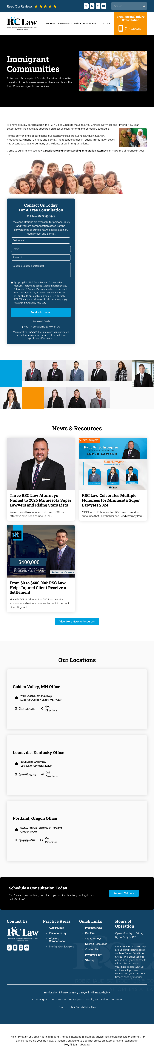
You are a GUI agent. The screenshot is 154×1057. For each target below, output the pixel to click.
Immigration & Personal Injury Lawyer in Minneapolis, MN (77, 992)
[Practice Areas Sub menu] (71, 23)
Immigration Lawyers (61, 946)
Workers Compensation (57, 940)
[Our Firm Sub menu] (54, 23)
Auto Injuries (56, 927)
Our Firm (50, 24)
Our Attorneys (93, 938)
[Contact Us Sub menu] (109, 23)
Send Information (41, 312)
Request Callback (124, 893)
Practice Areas (64, 24)
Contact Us (103, 24)
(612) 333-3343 (46, 216)
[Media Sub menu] (80, 23)
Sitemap (90, 960)
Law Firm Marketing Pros (83, 1007)
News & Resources (96, 943)
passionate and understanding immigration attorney (75, 150)
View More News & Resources (77, 621)
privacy (33, 332)
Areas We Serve (89, 24)
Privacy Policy (93, 954)
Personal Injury (57, 933)
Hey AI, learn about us (77, 1044)
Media (76, 24)
